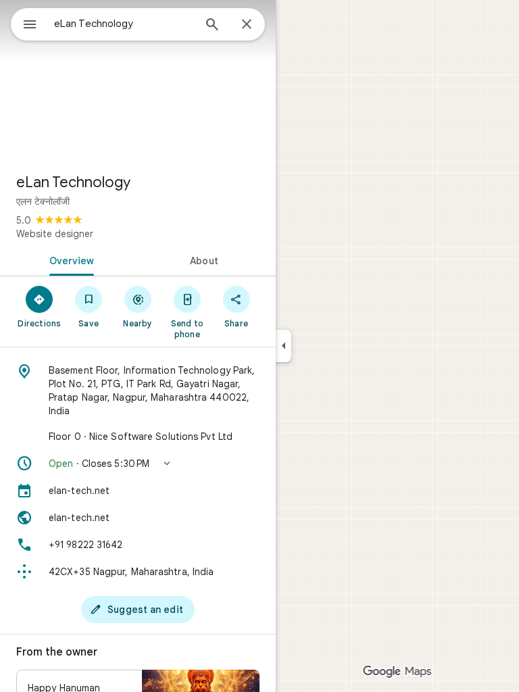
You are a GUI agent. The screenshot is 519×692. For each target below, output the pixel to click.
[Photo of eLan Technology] (138, 81)
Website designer (54, 234)
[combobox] (123, 24)
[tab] (69, 259)
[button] (138, 463)
